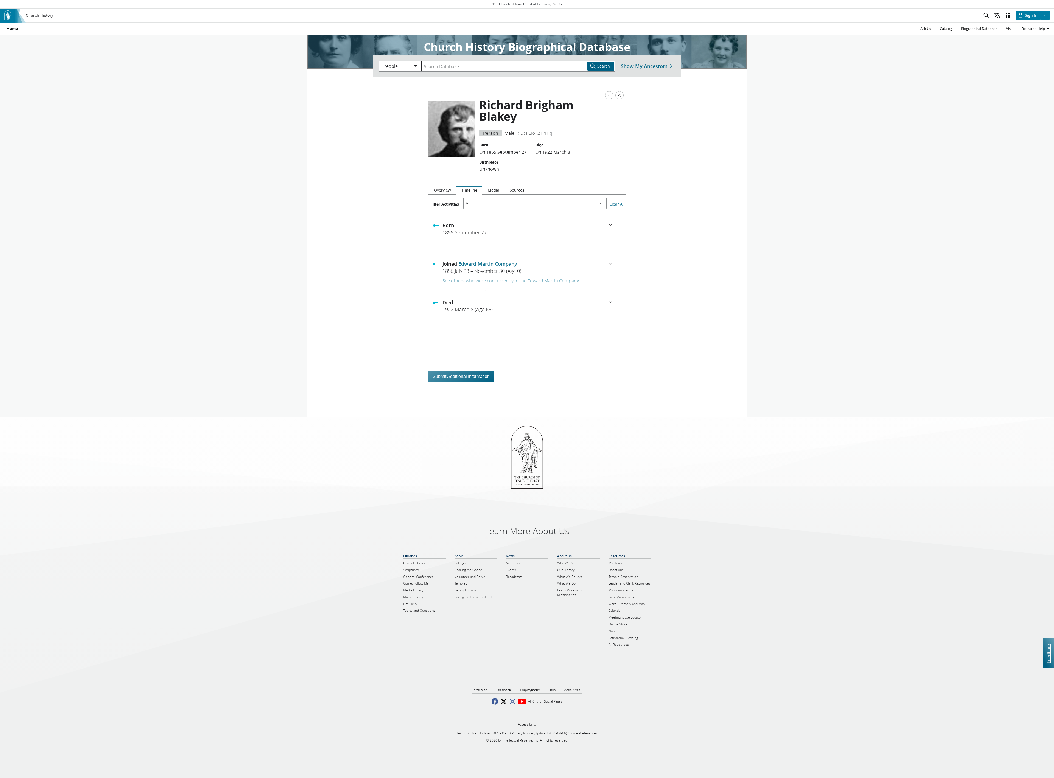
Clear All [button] (617, 204)
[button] (529, 230)
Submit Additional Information (461, 376)
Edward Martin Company (487, 263)
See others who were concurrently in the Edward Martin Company (510, 280)
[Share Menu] (619, 95)
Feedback (1048, 653)
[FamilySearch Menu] (609, 95)
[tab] (442, 190)
